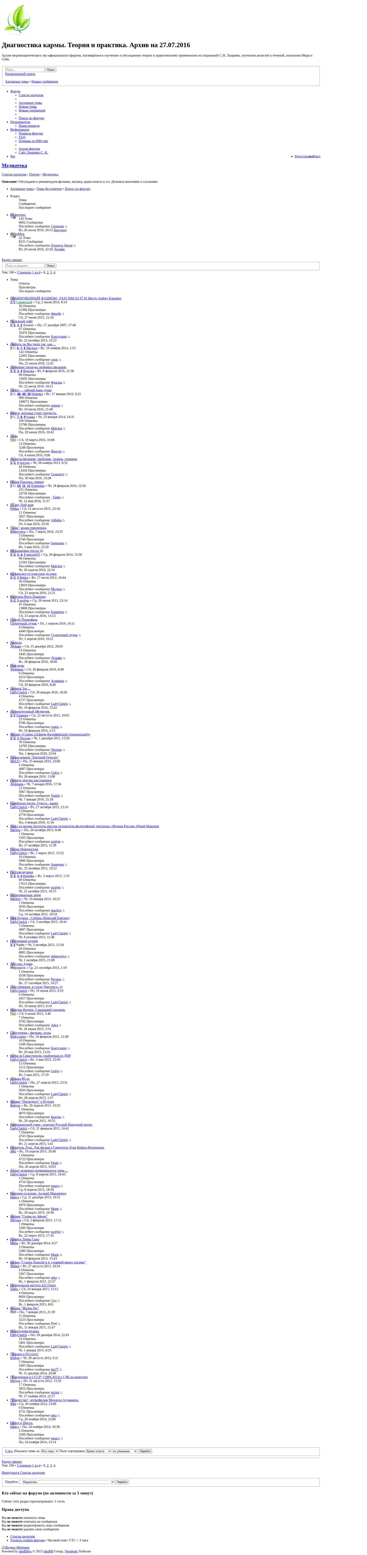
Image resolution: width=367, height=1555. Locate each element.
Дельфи (59, 249)
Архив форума (29, 148)
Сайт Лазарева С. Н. (33, 152)
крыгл (55, 1186)
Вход (316, 156)
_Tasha (56, 497)
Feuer (55, 1163)
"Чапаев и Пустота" (24, 1354)
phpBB (48, 1551)
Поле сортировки (72, 1451)
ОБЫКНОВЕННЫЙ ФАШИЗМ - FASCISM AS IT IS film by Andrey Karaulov (65, 298)
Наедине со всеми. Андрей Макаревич (38, 1193)
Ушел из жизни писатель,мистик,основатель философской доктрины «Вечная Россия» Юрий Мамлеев (84, 826)
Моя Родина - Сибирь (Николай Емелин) (39, 918)
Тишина (22, 715)
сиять (55, 727)
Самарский (24, 302)
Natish (55, 795)
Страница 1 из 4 (28, 272)
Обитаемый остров (24, 941)
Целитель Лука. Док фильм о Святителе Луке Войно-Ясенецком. (57, 1147)
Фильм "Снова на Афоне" (29, 1216)
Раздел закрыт (12, 260)
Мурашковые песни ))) (26, 551)
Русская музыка (21, 872)
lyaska (30, 417)
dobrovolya (17, 531)
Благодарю (59, 336)
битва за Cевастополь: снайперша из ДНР (40, 1055)
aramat (55, 405)
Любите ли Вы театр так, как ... (33, 344)
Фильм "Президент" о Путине (32, 1101)
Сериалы (57, 226)
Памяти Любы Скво (24, 1239)
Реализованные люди (25, 895)
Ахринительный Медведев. (30, 711)
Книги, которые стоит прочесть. (33, 413)
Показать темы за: (27, 1451)
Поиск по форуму (31, 118)
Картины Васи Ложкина (28, 596)
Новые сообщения (44, 81)
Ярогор (56, 451)
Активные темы (16, 81)
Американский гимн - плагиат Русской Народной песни (51, 1124)
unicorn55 (33, 554)
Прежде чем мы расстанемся (30, 780)
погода (25, 463)
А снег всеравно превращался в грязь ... (39, 1170)
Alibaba (56, 520)
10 (18, 486)
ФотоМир (17, 234)
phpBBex (25, 1551)
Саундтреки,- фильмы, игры (30, 1033)
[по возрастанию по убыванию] (132, 1451)
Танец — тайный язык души (31, 390)
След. (9, 1451)
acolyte (24, 600)
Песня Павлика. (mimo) (27, 482)
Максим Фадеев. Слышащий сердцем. (37, 1010)
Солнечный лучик (23, 623)
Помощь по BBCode (33, 141)
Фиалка (28, 371)
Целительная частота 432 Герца (33, 1285)
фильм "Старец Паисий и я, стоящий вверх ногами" (48, 1262)
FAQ (22, 137)
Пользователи (20, 122)
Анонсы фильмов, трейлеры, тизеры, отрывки (43, 459)
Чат (12, 156)
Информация (19, 129)
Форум (15, 91)
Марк (55, 1209)
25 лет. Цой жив (22, 505)
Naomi (14, 1266)
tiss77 (55, 1369)
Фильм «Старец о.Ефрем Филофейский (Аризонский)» (50, 734)
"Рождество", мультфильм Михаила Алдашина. (44, 1400)
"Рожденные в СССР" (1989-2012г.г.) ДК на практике (49, 1377)
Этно (14, 436)
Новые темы (28, 106)
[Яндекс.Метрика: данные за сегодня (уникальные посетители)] (15, 1547)
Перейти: (11, 1482)
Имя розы (17, 665)
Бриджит (60, 230)
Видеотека (17, 215)
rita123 (15, 761)
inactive (15, 830)
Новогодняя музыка (24, 1331)
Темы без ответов (49, 189)
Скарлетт (57, 474)
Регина (56, 979)
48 (18, 394)
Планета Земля (61, 245)
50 (29, 394)
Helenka (37, 394)
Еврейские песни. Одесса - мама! (34, 803)
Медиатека (14, 165)
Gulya (55, 772)
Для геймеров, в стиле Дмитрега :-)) (36, 987)
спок (54, 359)
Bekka (24, 577)
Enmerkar (37, 486)
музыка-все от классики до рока (33, 574)
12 (28, 486)
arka (13, 1151)
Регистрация (304, 156)
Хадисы (16, 642)
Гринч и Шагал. (21, 1423)
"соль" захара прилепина (28, 528)
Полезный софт (21, 321)
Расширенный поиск (20, 74)
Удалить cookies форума (27, 1540)
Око (13, 440)
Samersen (57, 543)
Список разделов (31, 95)
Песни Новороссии (24, 849)
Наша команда (29, 126)
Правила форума (31, 133)
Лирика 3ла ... (20, 688)
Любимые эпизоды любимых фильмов (38, 367)
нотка (55, 1392)
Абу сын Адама (21, 964)
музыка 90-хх (20, 1078)
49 (23, 394)
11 (23, 486)
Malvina (56, 428)
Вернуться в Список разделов (23, 1472)
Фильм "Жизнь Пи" (24, 1308)
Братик (15, 1105)
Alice (54, 1025)
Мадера (31, 348)
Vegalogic (71, 1551)
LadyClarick (18, 692)
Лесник (25, 738)
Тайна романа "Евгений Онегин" (34, 757)
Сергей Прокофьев (23, 619)
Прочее (34, 174)
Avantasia (16, 669)
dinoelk (56, 313)
